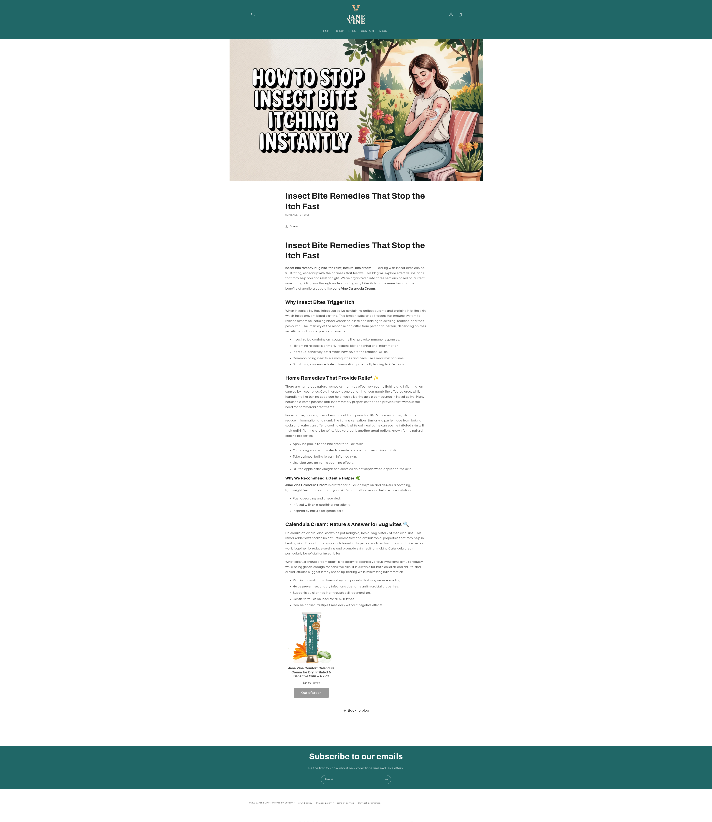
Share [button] (294, 226)
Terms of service (344, 803)
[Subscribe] (386, 779)
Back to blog (358, 710)
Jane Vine (264, 803)
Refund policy (304, 803)
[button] (253, 14)
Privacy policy (324, 803)
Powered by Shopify (282, 803)
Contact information (369, 803)
